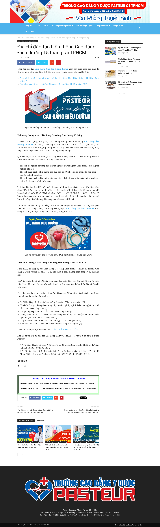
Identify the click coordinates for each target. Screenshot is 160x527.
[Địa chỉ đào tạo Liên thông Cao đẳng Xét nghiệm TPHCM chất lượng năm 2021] (110, 51)
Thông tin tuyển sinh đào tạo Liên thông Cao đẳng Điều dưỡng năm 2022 (56, 447)
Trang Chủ (28, 26)
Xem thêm (122, 94)
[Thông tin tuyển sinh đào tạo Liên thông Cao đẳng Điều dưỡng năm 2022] (58, 434)
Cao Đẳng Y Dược (40, 26)
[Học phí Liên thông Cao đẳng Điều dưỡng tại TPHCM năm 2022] (30, 434)
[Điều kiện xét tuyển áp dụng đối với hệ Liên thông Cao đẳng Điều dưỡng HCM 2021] (86, 434)
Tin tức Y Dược (29, 31)
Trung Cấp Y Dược (102, 26)
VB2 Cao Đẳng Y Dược (83, 26)
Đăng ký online (118, 26)
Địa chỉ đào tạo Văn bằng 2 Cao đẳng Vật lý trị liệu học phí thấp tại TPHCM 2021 (35, 411)
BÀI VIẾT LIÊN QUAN (26, 421)
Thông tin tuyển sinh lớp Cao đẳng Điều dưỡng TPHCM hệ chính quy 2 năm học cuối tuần (81, 411)
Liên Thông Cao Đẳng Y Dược (61, 26)
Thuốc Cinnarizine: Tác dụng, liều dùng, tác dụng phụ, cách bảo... (129, 61)
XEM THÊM (40, 421)
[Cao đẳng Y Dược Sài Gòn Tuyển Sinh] (80, 11)
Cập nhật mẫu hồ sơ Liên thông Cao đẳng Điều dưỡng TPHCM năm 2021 (53, 84)
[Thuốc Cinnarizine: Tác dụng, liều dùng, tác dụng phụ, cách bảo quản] (110, 62)
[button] (140, 28)
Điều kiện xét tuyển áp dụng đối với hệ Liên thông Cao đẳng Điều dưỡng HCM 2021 (86, 447)
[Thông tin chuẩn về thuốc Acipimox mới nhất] (110, 74)
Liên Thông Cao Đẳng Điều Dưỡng (27, 41)
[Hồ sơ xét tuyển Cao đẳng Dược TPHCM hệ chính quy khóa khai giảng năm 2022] (110, 85)
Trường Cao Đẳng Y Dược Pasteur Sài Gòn (129, 525)
